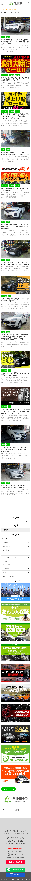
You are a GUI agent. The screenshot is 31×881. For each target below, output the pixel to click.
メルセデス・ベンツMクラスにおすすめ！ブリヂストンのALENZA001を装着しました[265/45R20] (15, 449)
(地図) (23, 844)
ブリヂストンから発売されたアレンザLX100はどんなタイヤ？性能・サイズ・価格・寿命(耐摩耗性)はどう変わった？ (15, 411)
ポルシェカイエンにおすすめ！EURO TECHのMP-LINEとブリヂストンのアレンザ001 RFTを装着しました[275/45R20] (15, 337)
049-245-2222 (16, 841)
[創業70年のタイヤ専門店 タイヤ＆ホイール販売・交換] (15, 3)
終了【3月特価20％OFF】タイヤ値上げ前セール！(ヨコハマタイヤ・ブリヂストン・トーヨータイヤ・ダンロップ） (15, 116)
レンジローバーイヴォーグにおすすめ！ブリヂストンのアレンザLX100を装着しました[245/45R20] (15, 226)
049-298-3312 (16, 855)
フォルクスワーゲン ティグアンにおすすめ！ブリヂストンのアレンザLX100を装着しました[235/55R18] (15, 42)
